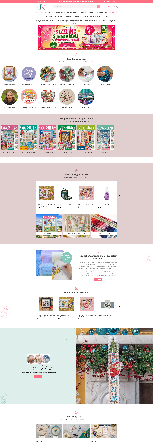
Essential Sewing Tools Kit (104, 315)
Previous (33, 196)
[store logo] (40, 7)
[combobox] (76, 6)
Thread (65, 61)
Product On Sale (113, 12)
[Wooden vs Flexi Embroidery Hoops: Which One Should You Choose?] (49, 431)
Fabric (61, 61)
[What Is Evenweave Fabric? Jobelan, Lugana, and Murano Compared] (104, 431)
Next (120, 196)
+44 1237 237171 (41, 1)
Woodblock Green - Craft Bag (64, 205)
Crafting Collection (91, 61)
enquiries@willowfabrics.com (110, 1)
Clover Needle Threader (104, 205)
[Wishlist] (112, 6)
